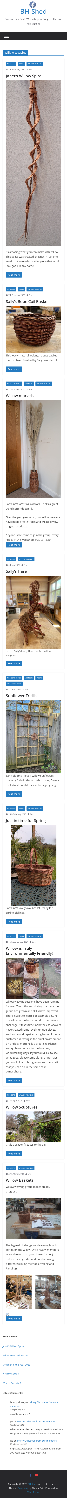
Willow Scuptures (22, 1107)
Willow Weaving (35, 64)
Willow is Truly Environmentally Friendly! (29, 951)
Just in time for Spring (26, 820)
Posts (39, 678)
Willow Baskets (20, 1180)
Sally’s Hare (16, 571)
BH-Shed (33, 11)
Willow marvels (20, 395)
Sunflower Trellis (21, 695)
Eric (30, 69)
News (21, 64)
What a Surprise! (12, 1383)
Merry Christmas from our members (37, 1421)
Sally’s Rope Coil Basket (27, 301)
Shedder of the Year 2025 (16, 1364)
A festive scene (11, 1373)
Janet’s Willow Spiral (24, 75)
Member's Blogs (14, 384)
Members (11, 64)
